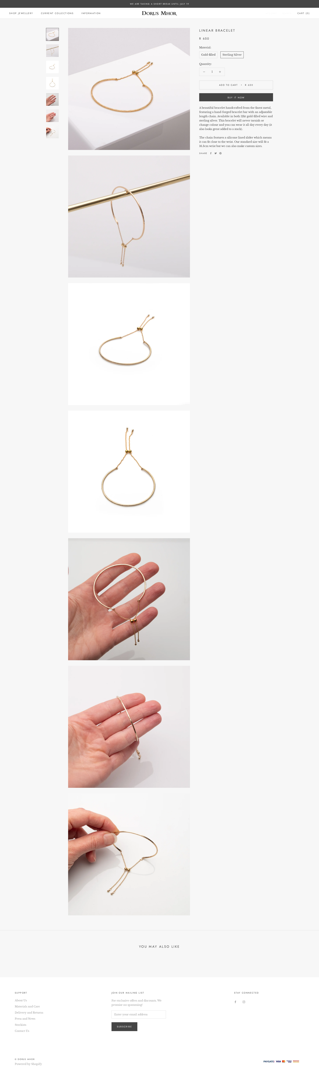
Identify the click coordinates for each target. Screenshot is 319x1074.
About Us (21, 1000)
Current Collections (57, 13)
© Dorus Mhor (25, 1059)
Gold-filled (208, 54)
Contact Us (22, 1031)
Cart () (303, 13)
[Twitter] (216, 153)
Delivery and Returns (29, 1012)
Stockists (20, 1024)
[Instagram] (244, 1002)
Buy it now (236, 97)
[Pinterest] (220, 153)
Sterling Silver (232, 54)
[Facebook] (211, 153)
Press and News (25, 1018)
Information (91, 13)
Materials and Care (27, 1006)
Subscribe (124, 1026)
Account (271, 13)
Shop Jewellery (21, 13)
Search (286, 13)
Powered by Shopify (28, 1064)
